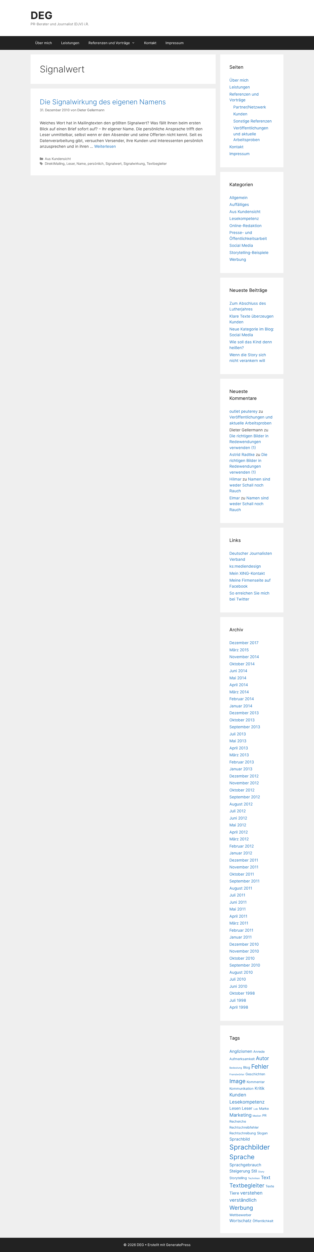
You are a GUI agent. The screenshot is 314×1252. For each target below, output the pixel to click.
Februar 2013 (241, 762)
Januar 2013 (240, 769)
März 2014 (239, 692)
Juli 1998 (237, 1000)
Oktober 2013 (242, 720)
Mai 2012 (237, 825)
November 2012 (244, 783)
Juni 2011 (238, 902)
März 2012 (239, 839)
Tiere (234, 1193)
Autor (262, 1058)
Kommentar (256, 1082)
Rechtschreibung (242, 1133)
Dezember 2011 (243, 860)
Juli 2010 (237, 979)
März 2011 (238, 923)
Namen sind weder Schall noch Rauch (249, 485)
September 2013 (244, 727)
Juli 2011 (237, 895)
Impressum (175, 43)
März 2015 (239, 650)
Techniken (254, 1178)
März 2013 (239, 755)
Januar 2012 (240, 853)
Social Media (241, 245)
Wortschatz (240, 1220)
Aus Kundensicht (58, 159)
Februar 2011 (241, 930)
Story (261, 1171)
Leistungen (70, 43)
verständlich (243, 1200)
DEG (41, 15)
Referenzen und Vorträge (109, 43)
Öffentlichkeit (263, 1221)
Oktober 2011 (241, 874)
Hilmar (235, 479)
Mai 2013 (237, 741)
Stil (254, 1171)
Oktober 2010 (242, 958)
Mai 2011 (237, 909)
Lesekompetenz (244, 218)
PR (264, 1115)
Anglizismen (240, 1051)
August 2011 (240, 888)
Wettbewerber (240, 1215)
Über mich (43, 43)
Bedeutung (235, 1067)
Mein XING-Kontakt (247, 573)
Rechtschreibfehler (244, 1127)
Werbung (237, 259)
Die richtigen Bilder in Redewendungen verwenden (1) (248, 442)
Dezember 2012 (244, 776)
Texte (269, 1186)
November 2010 (244, 951)
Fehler (260, 1066)
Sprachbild (239, 1139)
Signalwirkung (134, 163)
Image (237, 1081)
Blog (246, 1067)
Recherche (237, 1121)
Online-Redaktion (245, 225)
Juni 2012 (238, 818)
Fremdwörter (236, 1074)
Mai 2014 (237, 678)
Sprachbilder (249, 1147)
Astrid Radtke (242, 454)
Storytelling (238, 1178)
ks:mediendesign (245, 566)
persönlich (96, 163)
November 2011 (243, 867)
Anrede (259, 1052)
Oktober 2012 (241, 790)
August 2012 (241, 804)
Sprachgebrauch (245, 1164)
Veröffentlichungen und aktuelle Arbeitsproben (250, 134)
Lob (256, 1108)
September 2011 (244, 881)
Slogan (262, 1133)
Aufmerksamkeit (242, 1059)
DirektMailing (55, 163)
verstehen (251, 1193)
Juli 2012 (237, 811)
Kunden (240, 114)
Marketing (240, 1115)
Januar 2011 (240, 937)
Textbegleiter (157, 163)
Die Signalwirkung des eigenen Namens (103, 102)
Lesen (235, 1108)
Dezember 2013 (244, 713)
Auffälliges (239, 204)
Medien (257, 1115)
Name (81, 163)
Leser (70, 163)
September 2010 (244, 965)
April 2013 (238, 748)
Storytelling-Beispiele (248, 252)
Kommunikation (241, 1089)
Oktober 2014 (242, 664)
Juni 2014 (238, 671)
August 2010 (241, 972)
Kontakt (150, 43)
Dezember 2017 (244, 642)
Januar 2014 (240, 706)
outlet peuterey (243, 411)
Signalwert (114, 163)
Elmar (234, 498)
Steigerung (239, 1171)
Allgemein (238, 197)
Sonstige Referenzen (252, 121)
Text (265, 1177)
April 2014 (238, 685)
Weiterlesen (105, 146)
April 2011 (238, 916)
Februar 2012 (241, 846)
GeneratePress (178, 1245)
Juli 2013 (237, 734)
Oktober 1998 (242, 993)
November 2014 (244, 656)
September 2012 (244, 797)
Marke (264, 1109)
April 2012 (238, 832)
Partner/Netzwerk (249, 107)
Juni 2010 (238, 986)
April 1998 (238, 1007)
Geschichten (255, 1074)
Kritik (260, 1088)
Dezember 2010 (244, 944)
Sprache (241, 1157)
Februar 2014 (241, 699)
